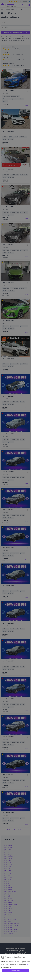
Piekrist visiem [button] (15, 971)
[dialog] (15, 964)
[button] (15, 968)
